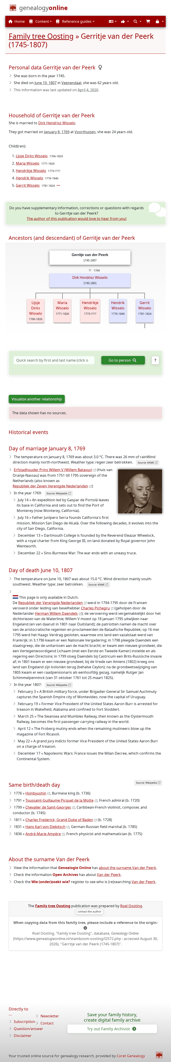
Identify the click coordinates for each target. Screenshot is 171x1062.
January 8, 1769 (56, 131)
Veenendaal (71, 82)
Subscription (24, 1021)
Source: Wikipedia (57, 493)
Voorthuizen (85, 131)
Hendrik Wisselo (29, 178)
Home (19, 21)
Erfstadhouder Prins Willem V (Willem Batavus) (53, 469)
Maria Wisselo (27, 163)
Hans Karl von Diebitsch (45, 826)
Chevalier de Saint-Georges (48, 807)
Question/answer (28, 1028)
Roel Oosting (131, 905)
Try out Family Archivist (109, 1028)
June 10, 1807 (46, 82)
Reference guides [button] (76, 21)
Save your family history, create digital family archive (112, 1017)
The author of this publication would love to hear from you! (76, 218)
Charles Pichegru (95, 608)
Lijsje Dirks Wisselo (32, 155)
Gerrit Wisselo (28, 185)
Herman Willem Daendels (56, 613)
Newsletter (50, 1016)
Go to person (120, 360)
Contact (47, 1023)
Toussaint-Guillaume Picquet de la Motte (59, 800)
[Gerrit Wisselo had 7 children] (59, 185)
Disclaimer (23, 1035)
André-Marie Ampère (43, 833)
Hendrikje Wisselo (31, 170)
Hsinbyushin (35, 793)
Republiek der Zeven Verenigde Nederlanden (50, 486)
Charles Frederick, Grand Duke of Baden (59, 819)
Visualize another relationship (37, 399)
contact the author (89, 911)
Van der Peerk (109, 874)
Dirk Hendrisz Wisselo (56, 122)
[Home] (159, 1055)
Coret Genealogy (131, 1056)
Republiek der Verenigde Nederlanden (50, 602)
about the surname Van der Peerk (127, 867)
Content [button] (42, 21)
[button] (112, 21)
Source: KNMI (146, 462)
